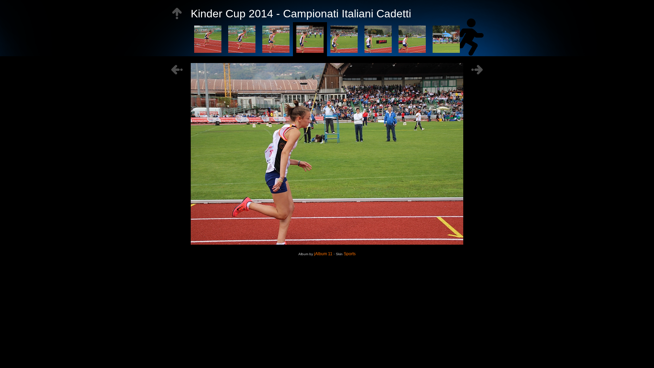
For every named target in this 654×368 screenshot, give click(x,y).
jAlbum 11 (323, 253)
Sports (350, 253)
